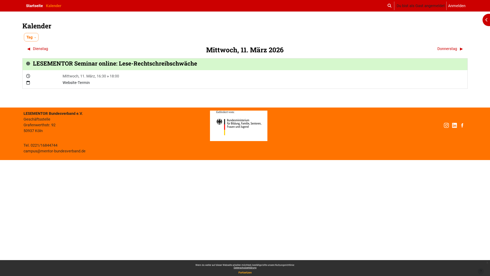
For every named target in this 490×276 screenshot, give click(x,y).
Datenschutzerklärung (245, 267)
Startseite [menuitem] (34, 5)
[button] (389, 6)
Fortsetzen (245, 272)
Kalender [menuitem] (53, 5)
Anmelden (457, 5)
